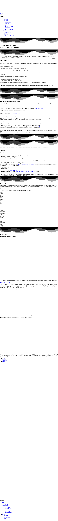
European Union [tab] (2, 208)
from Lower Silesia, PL (7, 31)
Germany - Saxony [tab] (2, 211)
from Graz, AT (6, 34)
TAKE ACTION (4, 18)
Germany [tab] (1, 195)
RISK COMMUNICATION (7, 24)
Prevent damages (7, 28)
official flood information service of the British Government (26, 164)
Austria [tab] (1, 214)
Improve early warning (8, 25)
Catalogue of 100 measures (9, 29)
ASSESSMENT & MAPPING (8, 21)
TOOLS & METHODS (5, 505)
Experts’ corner (7, 23)
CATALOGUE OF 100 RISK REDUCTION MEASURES (24, 171)
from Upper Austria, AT (7, 33)
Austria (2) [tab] (1, 193)
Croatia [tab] (1, 194)
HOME (3, 502)
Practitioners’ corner (8, 22)
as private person (6, 20)
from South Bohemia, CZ (7, 32)
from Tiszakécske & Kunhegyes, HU (9, 35)
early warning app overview (16, 113)
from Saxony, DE (6, 515)
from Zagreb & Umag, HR (7, 519)
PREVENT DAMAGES (13, 170)
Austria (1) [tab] (1, 192)
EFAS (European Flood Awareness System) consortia (36, 126)
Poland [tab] (1, 197)
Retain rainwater (7, 27)
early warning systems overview (39, 108)
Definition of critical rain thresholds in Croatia (8, 282)
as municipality (6, 19)
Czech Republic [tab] (2, 210)
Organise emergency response (9, 26)
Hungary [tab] (1, 196)
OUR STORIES (4, 30)
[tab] (30, 74)
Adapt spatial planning (8, 512)
